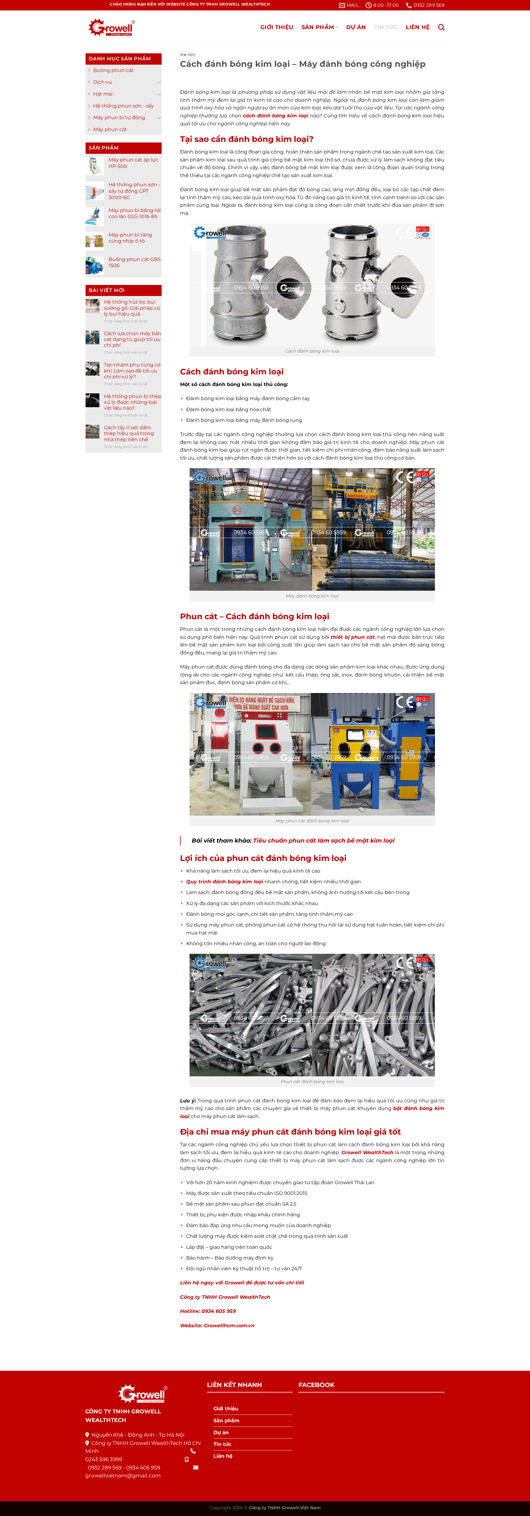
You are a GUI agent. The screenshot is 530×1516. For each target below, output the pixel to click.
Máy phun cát (110, 129)
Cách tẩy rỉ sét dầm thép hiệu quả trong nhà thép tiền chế (129, 433)
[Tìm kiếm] (441, 27)
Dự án (356, 27)
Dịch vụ (102, 82)
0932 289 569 (104, 1468)
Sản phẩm (317, 27)
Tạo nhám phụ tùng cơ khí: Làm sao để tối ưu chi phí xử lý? (132, 370)
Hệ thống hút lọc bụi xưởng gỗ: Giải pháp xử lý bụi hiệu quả (132, 307)
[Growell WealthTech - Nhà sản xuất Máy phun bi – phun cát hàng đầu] (110, 27)
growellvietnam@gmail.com (123, 1475)
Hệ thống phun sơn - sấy (123, 106)
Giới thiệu (277, 27)
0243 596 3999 (103, 1459)
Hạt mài (103, 94)
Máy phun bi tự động (119, 117)
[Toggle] (159, 82)
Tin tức (386, 27)
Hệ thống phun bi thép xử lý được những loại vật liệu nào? (132, 402)
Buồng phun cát (113, 70)
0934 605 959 (143, 1468)
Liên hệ (418, 27)
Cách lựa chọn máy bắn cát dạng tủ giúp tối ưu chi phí (132, 339)
